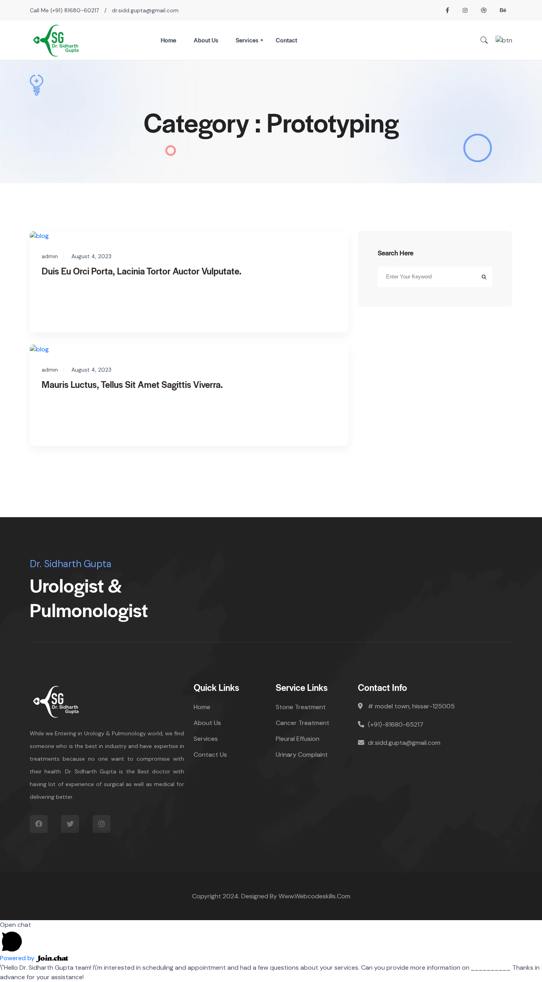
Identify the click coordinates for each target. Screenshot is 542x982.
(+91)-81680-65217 (395, 724)
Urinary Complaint (302, 754)
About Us (206, 40)
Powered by (18, 958)
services (206, 739)
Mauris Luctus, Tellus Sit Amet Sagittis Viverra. (132, 384)
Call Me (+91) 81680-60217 (64, 10)
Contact (286, 40)
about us (207, 723)
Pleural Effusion (297, 739)
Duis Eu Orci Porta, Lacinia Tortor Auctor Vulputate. (141, 271)
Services (247, 40)
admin (50, 256)
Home (168, 40)
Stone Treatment (301, 707)
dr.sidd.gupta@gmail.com (145, 10)
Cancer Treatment (302, 723)
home (202, 707)
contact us (210, 754)
